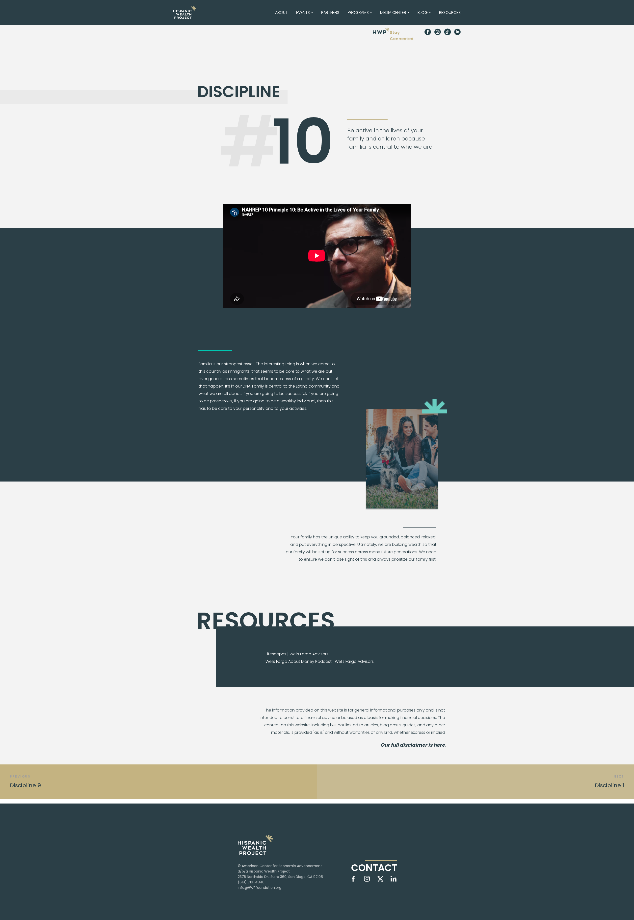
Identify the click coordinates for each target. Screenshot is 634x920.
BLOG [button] (423, 12)
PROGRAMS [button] (358, 12)
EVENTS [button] (303, 12)
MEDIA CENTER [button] (393, 12)
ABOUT (281, 12)
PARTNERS (330, 12)
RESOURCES (450, 12)
